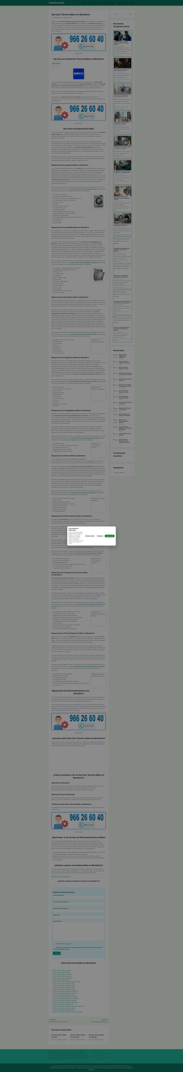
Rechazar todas (89, 536)
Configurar (100, 536)
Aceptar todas (110, 536)
